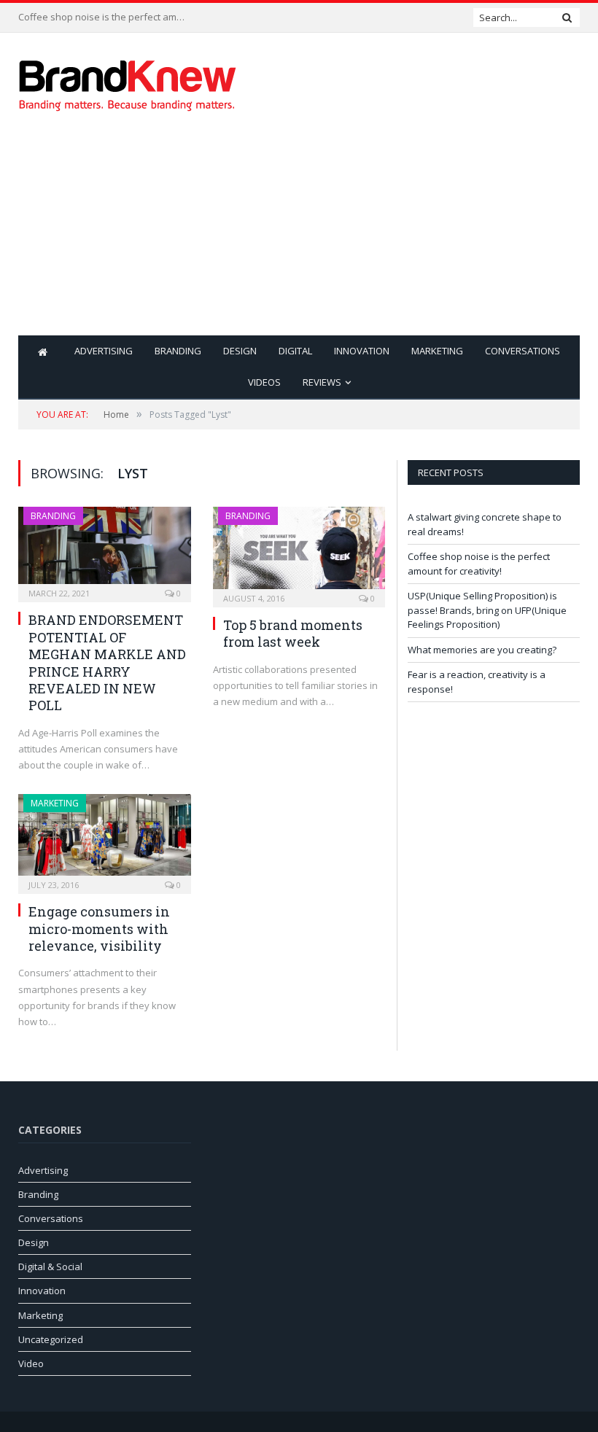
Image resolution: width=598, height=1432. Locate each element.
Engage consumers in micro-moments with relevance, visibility (99, 928)
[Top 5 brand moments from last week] (299, 552)
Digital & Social (50, 1266)
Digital (295, 350)
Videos (264, 382)
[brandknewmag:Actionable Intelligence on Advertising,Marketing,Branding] (127, 82)
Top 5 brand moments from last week (292, 633)
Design (240, 350)
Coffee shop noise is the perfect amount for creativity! (105, 17)
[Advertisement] (399, 233)
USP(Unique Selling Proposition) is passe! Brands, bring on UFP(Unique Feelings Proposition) (487, 610)
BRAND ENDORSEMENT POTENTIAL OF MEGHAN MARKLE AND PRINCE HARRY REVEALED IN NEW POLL (107, 662)
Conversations (522, 350)
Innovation (361, 350)
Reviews (322, 382)
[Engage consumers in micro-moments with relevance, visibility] (104, 839)
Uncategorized (50, 1339)
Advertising (103, 350)
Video (31, 1363)
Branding (178, 350)
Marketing (437, 350)
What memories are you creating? (482, 649)
